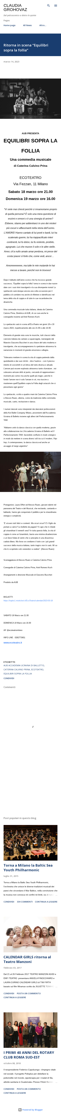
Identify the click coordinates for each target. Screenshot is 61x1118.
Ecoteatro (37, 669)
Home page (9, 25)
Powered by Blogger (32, 1109)
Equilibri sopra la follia (18, 673)
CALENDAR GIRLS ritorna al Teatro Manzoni (27, 959)
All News (27, 25)
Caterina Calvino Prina (17, 669)
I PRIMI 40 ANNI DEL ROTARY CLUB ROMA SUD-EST (29, 1055)
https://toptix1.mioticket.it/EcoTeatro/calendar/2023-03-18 (28, 601)
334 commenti (25, 901)
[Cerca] (48, 5)
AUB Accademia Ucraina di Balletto (24, 665)
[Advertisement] (30, 786)
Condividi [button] (9, 678)
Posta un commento (29, 993)
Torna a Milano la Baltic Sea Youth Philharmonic (28, 867)
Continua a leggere (46, 901)
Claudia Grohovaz (15, 7)
